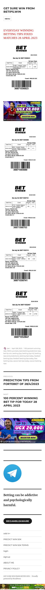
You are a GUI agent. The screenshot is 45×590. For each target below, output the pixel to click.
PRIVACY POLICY (11, 568)
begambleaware (17, 521)
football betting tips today (23, 358)
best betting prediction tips (30, 351)
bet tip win (7, 353)
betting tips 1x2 (28, 353)
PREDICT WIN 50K (12, 539)
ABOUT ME (8, 563)
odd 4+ (6, 533)
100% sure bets (13, 351)
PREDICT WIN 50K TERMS (16, 545)
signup (6, 557)
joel (8, 348)
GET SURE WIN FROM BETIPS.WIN (19, 10)
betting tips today (27, 356)
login (5, 551)
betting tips (17, 353)
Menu (7, 19)
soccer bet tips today (21, 361)
